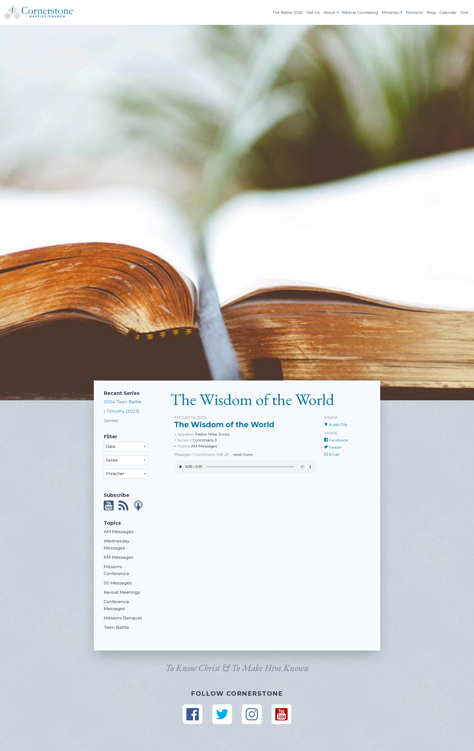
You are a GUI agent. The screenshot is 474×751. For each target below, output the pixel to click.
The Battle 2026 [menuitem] (287, 12)
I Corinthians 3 (203, 440)
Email (333, 454)
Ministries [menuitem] (390, 12)
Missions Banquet (123, 617)
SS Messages (118, 582)
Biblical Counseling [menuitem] (360, 12)
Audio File (337, 424)
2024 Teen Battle (123, 401)
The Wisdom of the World (224, 424)
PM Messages (118, 557)
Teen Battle (116, 627)
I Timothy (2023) (121, 411)
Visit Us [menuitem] (312, 12)
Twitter (335, 447)
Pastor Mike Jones (212, 434)
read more (243, 454)
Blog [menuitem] (431, 12)
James (111, 420)
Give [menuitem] (464, 12)
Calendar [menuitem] (447, 12)
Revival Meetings (122, 592)
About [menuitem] (329, 12)
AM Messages (119, 531)
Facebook (338, 440)
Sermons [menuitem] (414, 12)
